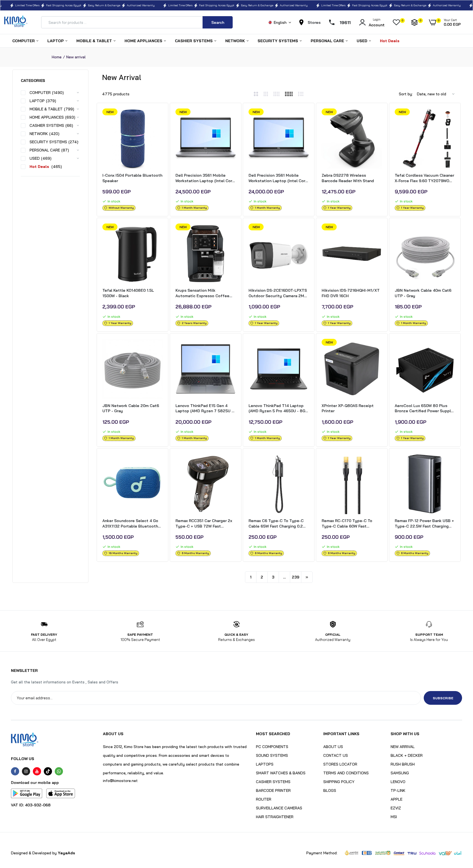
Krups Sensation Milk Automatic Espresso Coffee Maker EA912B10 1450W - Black (204, 293)
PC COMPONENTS (272, 746)
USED (362, 40)
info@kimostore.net (120, 780)
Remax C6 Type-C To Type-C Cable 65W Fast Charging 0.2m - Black (277, 523)
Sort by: (406, 93)
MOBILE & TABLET (94, 40)
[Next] (306, 577)
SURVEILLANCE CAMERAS (279, 808)
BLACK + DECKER (407, 755)
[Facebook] (15, 771)
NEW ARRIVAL (403, 746)
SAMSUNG (400, 772)
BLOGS (329, 790)
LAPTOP (56, 40)
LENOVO (398, 781)
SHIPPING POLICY (338, 781)
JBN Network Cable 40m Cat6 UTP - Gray (423, 293)
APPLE (396, 799)
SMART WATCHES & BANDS (280, 772)
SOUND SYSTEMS (272, 755)
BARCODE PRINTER (273, 790)
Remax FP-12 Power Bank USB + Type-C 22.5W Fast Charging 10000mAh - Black (424, 523)
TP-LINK (398, 790)
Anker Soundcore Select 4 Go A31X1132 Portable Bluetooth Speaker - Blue (130, 523)
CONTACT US (335, 755)
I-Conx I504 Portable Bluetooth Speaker (132, 178)
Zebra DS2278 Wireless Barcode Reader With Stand (348, 178)
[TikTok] (48, 771)
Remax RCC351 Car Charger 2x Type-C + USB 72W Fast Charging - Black (203, 523)
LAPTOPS (264, 764)
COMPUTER (24, 40)
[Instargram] (26, 771)
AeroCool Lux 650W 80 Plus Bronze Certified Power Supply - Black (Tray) (424, 408)
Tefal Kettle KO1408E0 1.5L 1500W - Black (128, 293)
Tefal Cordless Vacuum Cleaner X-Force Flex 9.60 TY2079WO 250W (424, 178)
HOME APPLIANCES (144, 40)
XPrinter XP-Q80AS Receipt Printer (348, 408)
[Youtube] (37, 771)
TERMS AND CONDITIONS (346, 772)
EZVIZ (396, 808)
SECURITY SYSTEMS (278, 40)
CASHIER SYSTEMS (194, 40)
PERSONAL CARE (328, 40)
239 (295, 577)
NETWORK (235, 40)
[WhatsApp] (59, 771)
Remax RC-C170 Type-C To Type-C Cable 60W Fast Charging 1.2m (347, 523)
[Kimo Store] (15, 22)
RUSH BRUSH (403, 764)
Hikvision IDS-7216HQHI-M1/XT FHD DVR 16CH (351, 293)
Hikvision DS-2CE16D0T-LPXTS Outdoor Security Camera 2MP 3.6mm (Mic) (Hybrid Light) (278, 293)
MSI (394, 816)
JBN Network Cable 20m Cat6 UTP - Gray (130, 408)
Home (57, 57)
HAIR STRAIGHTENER (274, 816)
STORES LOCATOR (340, 764)
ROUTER (263, 799)
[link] (158, 117)
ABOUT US (333, 746)
